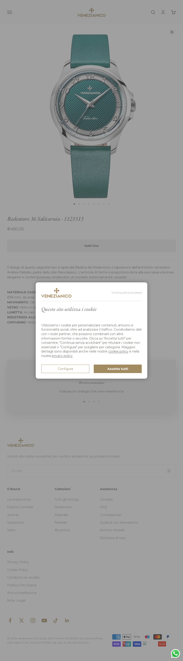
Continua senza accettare (127, 292)
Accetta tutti (117, 369)
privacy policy (62, 356)
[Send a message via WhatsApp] (175, 653)
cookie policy (118, 351)
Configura (65, 369)
